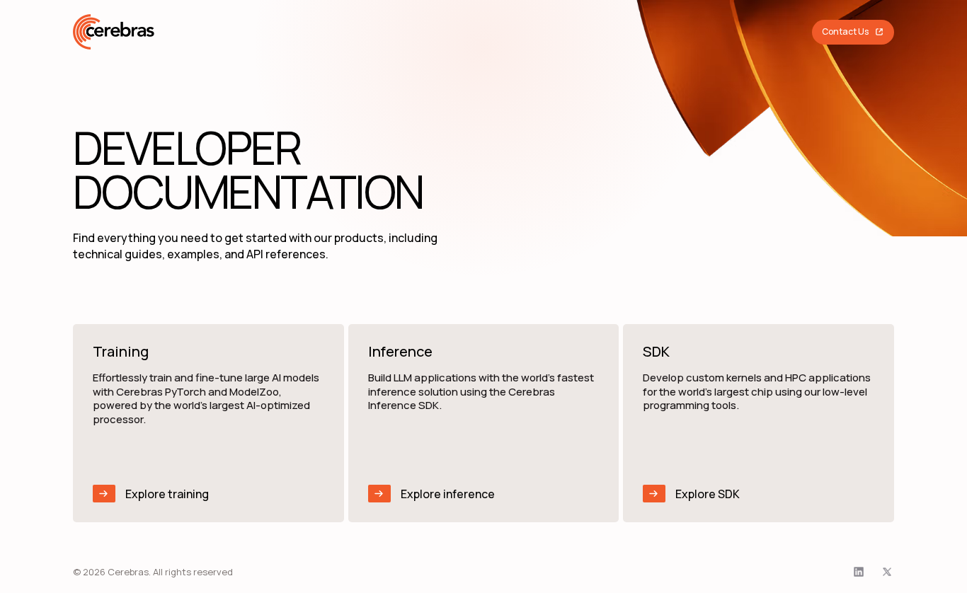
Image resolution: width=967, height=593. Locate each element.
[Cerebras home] (114, 32)
